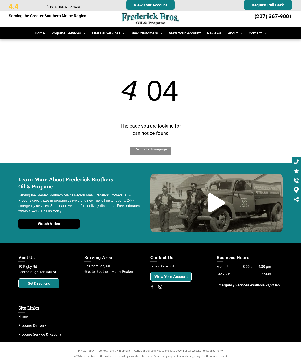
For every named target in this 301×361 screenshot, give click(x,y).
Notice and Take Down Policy (173, 350)
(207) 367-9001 (273, 16)
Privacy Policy (86, 350)
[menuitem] (40, 33)
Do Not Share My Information (115, 350)
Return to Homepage (151, 149)
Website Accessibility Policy (207, 350)
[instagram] (160, 287)
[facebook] (152, 287)
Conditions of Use (144, 350)
